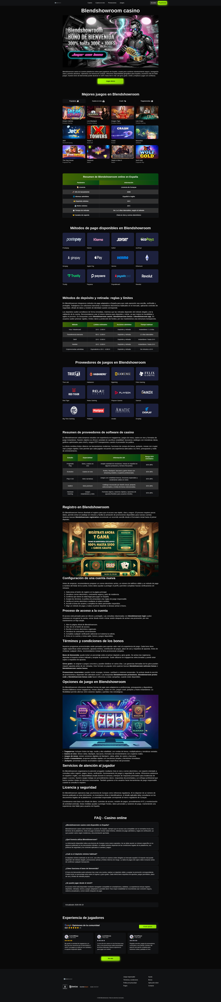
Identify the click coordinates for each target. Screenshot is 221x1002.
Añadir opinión (147, 926)
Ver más (110, 958)
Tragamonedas (145, 101)
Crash (121, 101)
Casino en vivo (97, 101)
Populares (72, 101)
